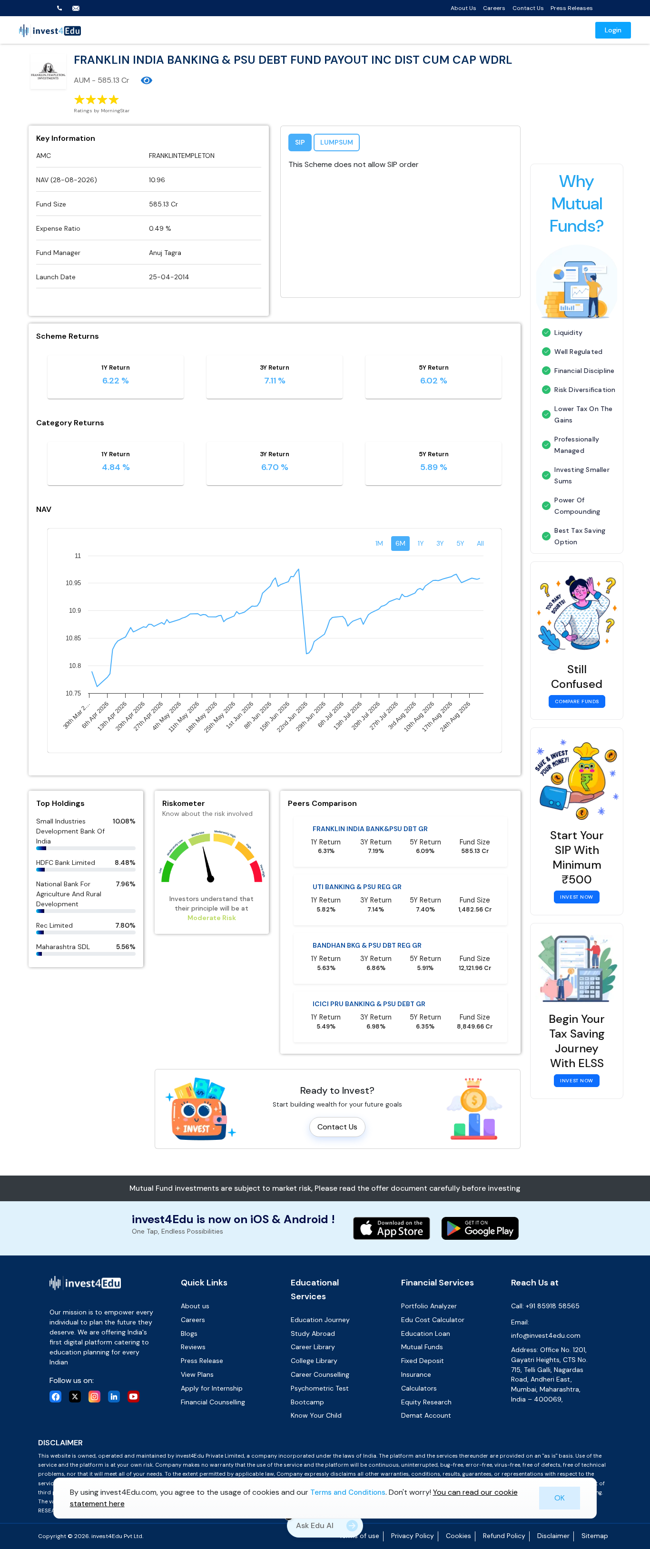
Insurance (416, 1374)
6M (400, 543)
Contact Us (528, 8)
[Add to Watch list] (146, 80)
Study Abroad (313, 1333)
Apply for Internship (212, 1388)
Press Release (202, 1360)
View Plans (197, 1374)
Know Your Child (316, 1415)
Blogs (189, 1333)
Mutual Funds (422, 1347)
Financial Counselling (213, 1402)
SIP (300, 142)
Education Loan (425, 1333)
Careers (494, 8)
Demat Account (426, 1415)
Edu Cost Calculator (432, 1319)
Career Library (313, 1347)
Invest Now (576, 897)
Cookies (458, 1535)
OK (559, 1497)
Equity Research (426, 1402)
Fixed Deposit (422, 1360)
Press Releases (572, 8)
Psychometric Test (320, 1388)
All (480, 543)
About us (195, 1306)
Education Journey (320, 1319)
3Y (440, 543)
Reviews (193, 1347)
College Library (314, 1360)
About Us (463, 8)
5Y (460, 543)
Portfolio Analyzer (429, 1306)
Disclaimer (553, 1535)
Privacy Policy (412, 1535)
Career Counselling (320, 1374)
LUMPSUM (336, 142)
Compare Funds (577, 701)
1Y (421, 543)
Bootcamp (307, 1402)
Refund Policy (504, 1535)
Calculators (419, 1388)
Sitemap (594, 1535)
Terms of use (359, 1535)
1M (379, 543)
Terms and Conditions (347, 1492)
